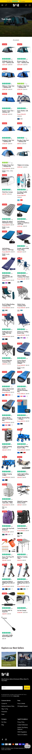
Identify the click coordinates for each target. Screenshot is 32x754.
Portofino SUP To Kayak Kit (7, 611)
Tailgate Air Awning (22, 165)
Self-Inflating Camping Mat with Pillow (7, 277)
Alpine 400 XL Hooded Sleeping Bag (22, 390)
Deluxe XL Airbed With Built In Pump (7, 222)
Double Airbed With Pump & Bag (23, 249)
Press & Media (21, 703)
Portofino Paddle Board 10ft (22, 192)
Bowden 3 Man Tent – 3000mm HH (23, 140)
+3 (27, 337)
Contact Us (4, 703)
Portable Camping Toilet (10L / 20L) (7, 502)
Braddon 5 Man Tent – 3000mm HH (23, 86)
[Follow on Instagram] (6, 739)
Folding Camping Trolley (7, 474)
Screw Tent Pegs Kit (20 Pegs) (8, 557)
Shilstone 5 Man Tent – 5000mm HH (8, 86)
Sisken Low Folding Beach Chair (22, 332)
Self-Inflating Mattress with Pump (7, 249)
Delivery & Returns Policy (7, 706)
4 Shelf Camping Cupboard (7, 447)
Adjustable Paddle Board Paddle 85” (7, 635)
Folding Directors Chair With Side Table (7, 333)
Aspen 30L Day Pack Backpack (8, 529)
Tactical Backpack (22, 528)
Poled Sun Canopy (7, 192)
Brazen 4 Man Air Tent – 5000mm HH (23, 61)
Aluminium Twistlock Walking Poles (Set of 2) (23, 583)
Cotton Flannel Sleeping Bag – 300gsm (21, 362)
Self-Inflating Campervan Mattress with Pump (23, 223)
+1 (12, 395)
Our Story (3, 722)
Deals (2, 714)
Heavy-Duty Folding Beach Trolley (22, 447)
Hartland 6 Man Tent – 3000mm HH (8, 140)
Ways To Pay (4, 709)
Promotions (4, 711)
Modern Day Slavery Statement (22, 728)
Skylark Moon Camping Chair (21, 304)
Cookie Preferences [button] (22, 725)
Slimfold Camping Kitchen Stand (22, 502)
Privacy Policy (16, 696)
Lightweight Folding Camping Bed (23, 474)
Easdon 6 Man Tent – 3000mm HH (8, 111)
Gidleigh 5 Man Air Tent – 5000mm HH (8, 61)
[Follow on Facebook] (2, 739)
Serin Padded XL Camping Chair (7, 361)
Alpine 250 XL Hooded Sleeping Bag (7, 419)
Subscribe (27, 687)
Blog (2, 725)
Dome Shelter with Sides (22, 111)
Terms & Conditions (22, 735)
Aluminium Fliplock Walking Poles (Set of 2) (8, 583)
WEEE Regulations (22, 732)
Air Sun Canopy (21, 610)
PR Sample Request (22, 706)
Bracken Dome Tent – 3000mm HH (7, 165)
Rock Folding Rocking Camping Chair (8, 304)
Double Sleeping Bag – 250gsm (23, 418)
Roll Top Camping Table (22, 557)
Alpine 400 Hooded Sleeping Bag (8, 389)
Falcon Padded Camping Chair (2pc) (23, 276)
